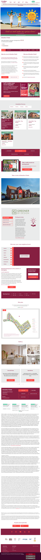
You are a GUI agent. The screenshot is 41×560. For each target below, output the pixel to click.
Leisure (5, 255)
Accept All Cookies (30, 558)
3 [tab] (21, 365)
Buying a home (19, 2)
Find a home (11, 2)
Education (5, 248)
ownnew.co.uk (17, 508)
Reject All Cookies (30, 556)
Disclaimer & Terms (5, 547)
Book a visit (5, 77)
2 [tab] (20, 365)
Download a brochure (13, 77)
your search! (21, 5)
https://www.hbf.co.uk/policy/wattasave (16, 445)
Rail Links (5, 250)
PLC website (13, 547)
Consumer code (14, 550)
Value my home (26, 154)
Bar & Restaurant (6, 259)
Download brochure (14, 154)
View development (27, 169)
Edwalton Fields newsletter (31, 77)
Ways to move (15, 2)
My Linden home (38, 2)
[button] (3, 310)
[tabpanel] (20, 354)
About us (23, 2)
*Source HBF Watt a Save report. (19, 237)
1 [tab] (19, 365)
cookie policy (22, 554)
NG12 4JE (22, 40)
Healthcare (5, 257)
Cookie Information (5, 550)
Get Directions (5, 394)
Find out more (11, 380)
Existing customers (26, 2)
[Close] (40, 556)
